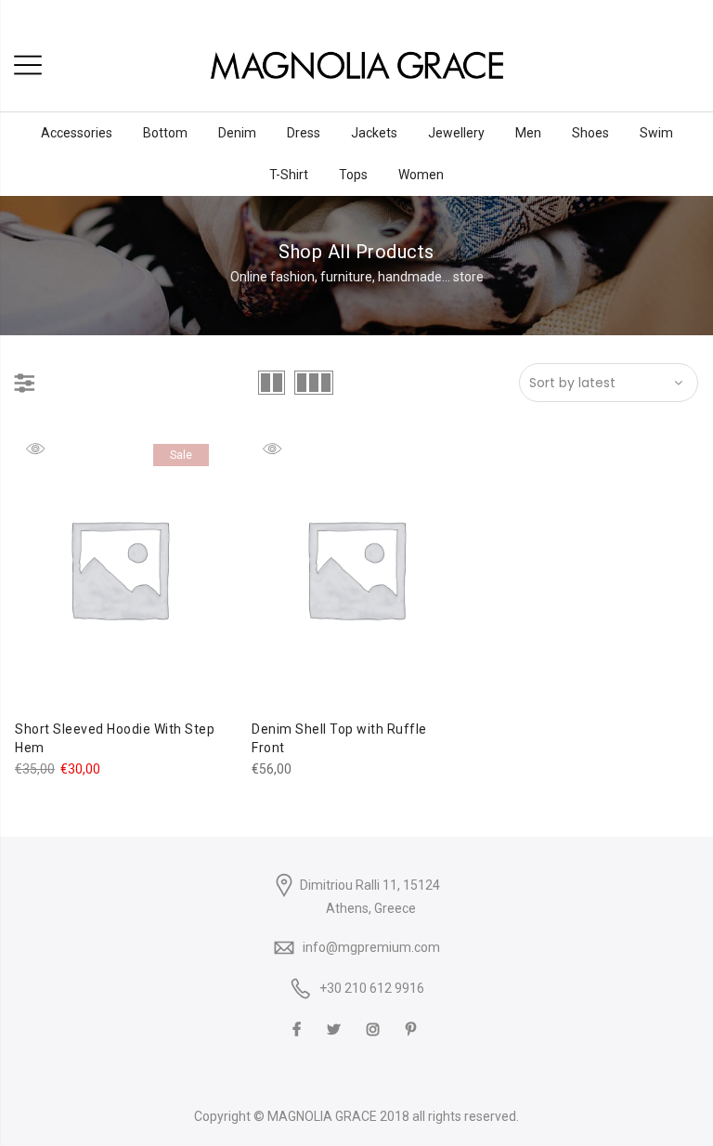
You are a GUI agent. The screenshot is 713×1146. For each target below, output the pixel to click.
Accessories (76, 132)
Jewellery (456, 132)
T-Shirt (288, 174)
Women (421, 174)
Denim (237, 132)
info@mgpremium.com (371, 947)
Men (528, 132)
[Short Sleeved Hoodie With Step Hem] (119, 569)
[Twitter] (336, 1028)
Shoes (590, 132)
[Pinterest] (413, 1028)
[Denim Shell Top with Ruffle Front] (356, 569)
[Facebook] (298, 1028)
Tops (353, 174)
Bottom (165, 132)
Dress (303, 132)
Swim (656, 132)
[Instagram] (375, 1028)
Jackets (374, 132)
